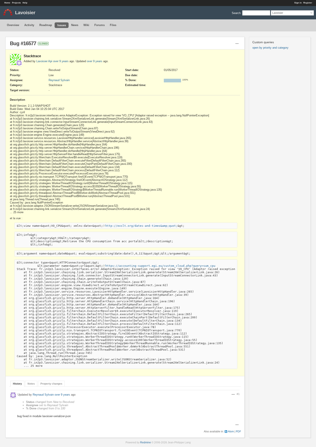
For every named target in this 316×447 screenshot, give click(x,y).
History (17, 383)
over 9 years (61, 61)
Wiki (86, 25)
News (74, 25)
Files (113, 25)
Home (7, 3)
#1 (238, 394)
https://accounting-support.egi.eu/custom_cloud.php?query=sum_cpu (160, 265)
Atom (231, 431)
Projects (16, 3)
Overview (13, 25)
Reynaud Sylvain (59, 80)
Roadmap (45, 25)
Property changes (51, 383)
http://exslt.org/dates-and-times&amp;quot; (141, 225)
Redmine (145, 442)
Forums (99, 25)
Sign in (298, 3)
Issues (61, 25)
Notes (31, 383)
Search (236, 12)
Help (25, 3)
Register (307, 3)
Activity (29, 25)
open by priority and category (270, 47)
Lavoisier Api (44, 61)
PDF (238, 431)
